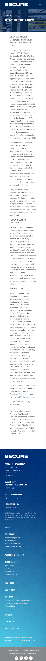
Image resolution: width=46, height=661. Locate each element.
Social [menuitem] (7, 568)
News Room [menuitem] (9, 583)
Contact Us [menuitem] (10, 622)
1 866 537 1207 (10, 508)
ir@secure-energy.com (13, 498)
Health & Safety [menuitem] (11, 574)
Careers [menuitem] (8, 615)
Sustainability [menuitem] (11, 562)
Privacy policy (31, 640)
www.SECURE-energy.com (24, 397)
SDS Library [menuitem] (31, 653)
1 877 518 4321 (10, 488)
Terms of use (18, 640)
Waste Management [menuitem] (12, 538)
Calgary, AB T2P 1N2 (12, 473)
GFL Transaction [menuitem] (12, 628)
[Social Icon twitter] (26, 658)
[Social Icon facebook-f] (31, 658)
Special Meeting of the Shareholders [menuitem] (19, 600)
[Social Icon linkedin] (16, 658)
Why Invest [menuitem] (9, 597)
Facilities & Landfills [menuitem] (14, 555)
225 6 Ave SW (14, 470)
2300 (7, 470)
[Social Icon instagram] (21, 658)
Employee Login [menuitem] (12, 650)
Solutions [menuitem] (9, 534)
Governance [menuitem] (9, 571)
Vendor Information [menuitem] (17, 653)
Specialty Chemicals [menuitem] (12, 543)
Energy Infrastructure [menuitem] (13, 546)
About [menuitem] (7, 527)
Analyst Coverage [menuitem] (11, 606)
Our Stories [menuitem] (10, 590)
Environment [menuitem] (9, 565)
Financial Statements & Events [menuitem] (16, 603)
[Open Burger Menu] (39, 5)
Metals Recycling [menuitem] (11, 540)
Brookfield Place (11, 467)
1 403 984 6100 (10, 475)
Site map (8, 640)
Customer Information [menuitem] (29, 650)
